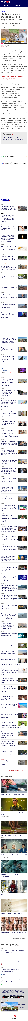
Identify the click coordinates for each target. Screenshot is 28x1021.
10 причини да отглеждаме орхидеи (12, 913)
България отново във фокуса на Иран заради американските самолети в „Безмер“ (9, 508)
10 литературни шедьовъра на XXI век (12, 794)
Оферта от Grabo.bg (5, 366)
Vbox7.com (9, 990)
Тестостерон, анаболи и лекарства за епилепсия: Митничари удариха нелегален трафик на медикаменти (9, 403)
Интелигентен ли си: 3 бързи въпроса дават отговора (14, 855)
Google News (7, 163)
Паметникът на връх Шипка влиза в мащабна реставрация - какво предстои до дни (9, 359)
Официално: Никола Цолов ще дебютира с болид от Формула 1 (12, 980)
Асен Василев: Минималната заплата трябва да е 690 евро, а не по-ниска (9, 297)
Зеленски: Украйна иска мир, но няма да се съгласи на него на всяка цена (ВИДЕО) (9, 558)
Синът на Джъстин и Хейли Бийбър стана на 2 (13, 961)
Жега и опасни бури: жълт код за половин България (9, 645)
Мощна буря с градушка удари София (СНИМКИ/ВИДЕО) (8, 762)
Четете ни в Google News (14, 1000)
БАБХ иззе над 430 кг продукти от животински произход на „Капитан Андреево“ (9, 568)
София (5, 199)
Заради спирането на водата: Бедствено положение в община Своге (13, 139)
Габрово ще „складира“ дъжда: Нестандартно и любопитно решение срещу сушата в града (8, 340)
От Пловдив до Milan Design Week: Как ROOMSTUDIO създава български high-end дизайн (8, 218)
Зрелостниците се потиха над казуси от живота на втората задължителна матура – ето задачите (9, 249)
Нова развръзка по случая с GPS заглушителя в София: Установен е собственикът (9, 393)
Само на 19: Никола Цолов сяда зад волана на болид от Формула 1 (9, 716)
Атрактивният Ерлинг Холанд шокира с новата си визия (9, 698)
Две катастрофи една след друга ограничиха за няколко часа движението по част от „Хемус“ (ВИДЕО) (9, 588)
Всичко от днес (14, 770)
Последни (5, 6)
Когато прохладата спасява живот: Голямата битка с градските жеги (13, 951)
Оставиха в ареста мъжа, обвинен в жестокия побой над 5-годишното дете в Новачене (9, 471)
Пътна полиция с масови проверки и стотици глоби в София (9, 276)
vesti (4, 974)
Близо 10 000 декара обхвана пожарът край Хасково (8, 653)
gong (4, 985)
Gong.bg (14, 990)
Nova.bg (16, 992)
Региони (17, 6)
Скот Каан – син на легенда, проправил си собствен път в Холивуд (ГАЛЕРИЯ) (8, 689)
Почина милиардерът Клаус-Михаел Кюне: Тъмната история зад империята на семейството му (8, 238)
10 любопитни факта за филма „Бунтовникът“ (10, 875)
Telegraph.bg (21, 992)
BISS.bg (10, 991)
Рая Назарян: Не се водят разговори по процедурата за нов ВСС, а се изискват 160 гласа (9, 539)
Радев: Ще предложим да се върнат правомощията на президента (9, 461)
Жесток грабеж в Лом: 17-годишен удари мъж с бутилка (9, 228)
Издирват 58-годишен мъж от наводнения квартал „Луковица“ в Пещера (8, 744)
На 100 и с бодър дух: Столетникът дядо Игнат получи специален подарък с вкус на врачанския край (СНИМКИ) (10, 433)
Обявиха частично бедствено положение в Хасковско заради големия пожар (8, 626)
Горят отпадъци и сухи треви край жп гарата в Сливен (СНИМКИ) (8, 306)
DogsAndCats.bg (20, 990)
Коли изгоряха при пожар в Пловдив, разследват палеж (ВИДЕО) (9, 607)
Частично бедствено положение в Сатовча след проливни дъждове (9, 208)
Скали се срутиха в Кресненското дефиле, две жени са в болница (8, 753)
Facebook (16, 163)
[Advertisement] (14, 181)
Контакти (23, 1004)
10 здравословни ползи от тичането (11, 835)
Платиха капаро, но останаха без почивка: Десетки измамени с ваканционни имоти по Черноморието (8, 382)
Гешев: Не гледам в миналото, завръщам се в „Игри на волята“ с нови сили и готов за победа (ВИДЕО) (11, 724)
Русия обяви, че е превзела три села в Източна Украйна (7, 498)
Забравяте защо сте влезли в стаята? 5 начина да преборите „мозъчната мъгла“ (9, 671)
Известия (24, 1007)
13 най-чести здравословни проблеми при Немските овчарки (9, 267)
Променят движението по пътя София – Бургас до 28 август (9, 680)
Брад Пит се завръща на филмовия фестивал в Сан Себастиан (9, 349)
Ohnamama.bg (16, 991)
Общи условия (20, 1013)
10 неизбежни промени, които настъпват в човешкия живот (13, 933)
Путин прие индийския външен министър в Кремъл (8, 423)
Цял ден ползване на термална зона (9, 370)
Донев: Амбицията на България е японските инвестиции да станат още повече (9, 452)
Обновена (3, 46)
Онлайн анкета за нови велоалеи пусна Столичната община (8, 480)
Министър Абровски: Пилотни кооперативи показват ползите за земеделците (8, 315)
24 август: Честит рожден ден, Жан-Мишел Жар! (13, 813)
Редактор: (3, 149)
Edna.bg (8, 992)
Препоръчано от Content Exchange (18, 938)
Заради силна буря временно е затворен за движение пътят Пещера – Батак (9, 259)
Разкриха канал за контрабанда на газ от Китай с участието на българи (8, 489)
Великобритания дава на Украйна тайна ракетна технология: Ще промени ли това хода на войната (9, 598)
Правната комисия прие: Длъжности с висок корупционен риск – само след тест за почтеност (9, 529)
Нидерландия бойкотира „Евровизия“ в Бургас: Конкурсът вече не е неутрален (9, 578)
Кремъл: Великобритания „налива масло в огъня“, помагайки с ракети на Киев (9, 414)
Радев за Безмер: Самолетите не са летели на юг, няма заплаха (9, 287)
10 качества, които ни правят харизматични (14, 895)
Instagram (24, 163)
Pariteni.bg (4, 992)
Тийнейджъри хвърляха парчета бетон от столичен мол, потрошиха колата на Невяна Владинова (10, 661)
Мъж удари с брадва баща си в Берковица (9, 634)
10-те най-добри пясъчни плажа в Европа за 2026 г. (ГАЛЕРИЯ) (9, 705)
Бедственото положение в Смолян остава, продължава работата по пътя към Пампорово (9, 549)
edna (4, 964)
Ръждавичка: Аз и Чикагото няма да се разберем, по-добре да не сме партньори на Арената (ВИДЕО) (9, 518)
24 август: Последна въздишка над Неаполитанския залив (10, 970)
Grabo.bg (21, 991)
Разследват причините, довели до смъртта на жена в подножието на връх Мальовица (8, 616)
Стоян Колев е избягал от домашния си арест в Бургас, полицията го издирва (9, 734)
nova (4, 955)
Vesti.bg (12, 992)
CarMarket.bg (5, 991)
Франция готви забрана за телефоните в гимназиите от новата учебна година (9, 443)
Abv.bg (4, 990)
